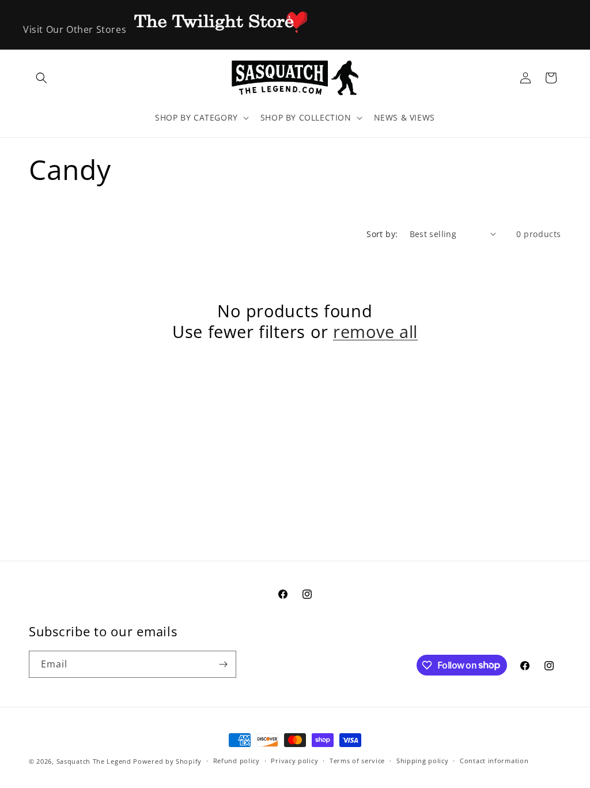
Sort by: (382, 233)
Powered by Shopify (167, 761)
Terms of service (357, 760)
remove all (375, 331)
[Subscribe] (223, 664)
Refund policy (236, 760)
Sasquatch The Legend (93, 761)
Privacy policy (294, 760)
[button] (41, 78)
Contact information (494, 760)
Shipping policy (422, 760)
